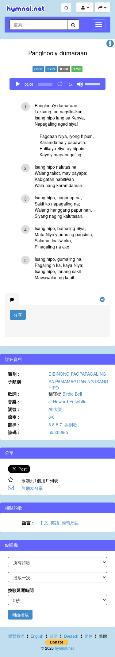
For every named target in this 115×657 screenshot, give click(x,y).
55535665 (58, 432)
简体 (89, 636)
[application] (57, 84)
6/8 (51, 417)
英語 (55, 522)
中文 (44, 522)
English (37, 636)
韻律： (14, 424)
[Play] (18, 84)
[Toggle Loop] (60, 84)
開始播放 (20, 615)
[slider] (93, 83)
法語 (54, 636)
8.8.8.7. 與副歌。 (65, 424)
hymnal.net (64, 648)
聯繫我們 (16, 636)
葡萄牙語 (70, 522)
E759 (51, 69)
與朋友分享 (32, 488)
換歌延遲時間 (21, 590)
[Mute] (80, 84)
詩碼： (14, 432)
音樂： (14, 401)
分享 (17, 315)
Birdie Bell (72, 394)
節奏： (14, 417)
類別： (14, 374)
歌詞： (14, 394)
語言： (28, 522)
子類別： (16, 381)
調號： (14, 409)
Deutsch (71, 636)
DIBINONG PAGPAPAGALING (77, 374)
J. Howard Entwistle (67, 401)
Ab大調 (55, 409)
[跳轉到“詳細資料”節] (110, 45)
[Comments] (12, 299)
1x (71, 84)
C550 (38, 69)
